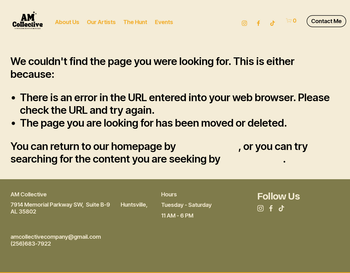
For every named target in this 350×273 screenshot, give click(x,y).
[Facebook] (258, 20)
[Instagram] (244, 20)
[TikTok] (272, 20)
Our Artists (101, 22)
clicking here (208, 146)
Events (164, 22)
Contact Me (326, 21)
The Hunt (135, 22)
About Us (67, 22)
